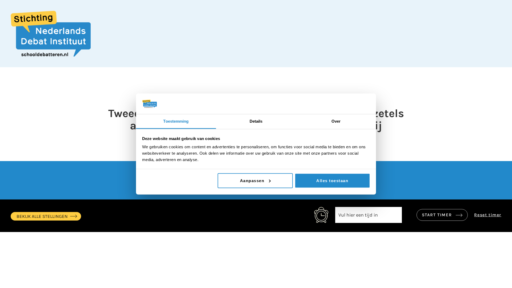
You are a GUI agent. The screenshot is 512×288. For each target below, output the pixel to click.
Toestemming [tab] (176, 121)
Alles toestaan (332, 180)
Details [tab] (256, 121)
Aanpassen (252, 180)
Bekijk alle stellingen (42, 216)
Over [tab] (336, 121)
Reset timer (487, 214)
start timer (437, 214)
